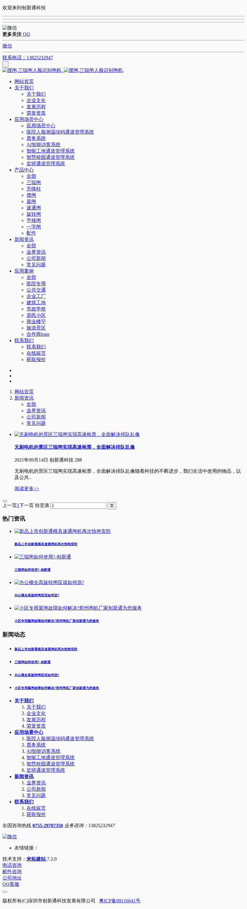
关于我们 (24, 700)
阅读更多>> (26, 488)
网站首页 (24, 81)
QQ (26, 34)
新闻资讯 (24, 397)
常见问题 (36, 423)
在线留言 (36, 808)
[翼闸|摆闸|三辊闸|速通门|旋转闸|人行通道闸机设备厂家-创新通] (123, 70)
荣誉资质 (36, 725)
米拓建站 (37, 858)
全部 (31, 176)
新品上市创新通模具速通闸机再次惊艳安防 (45, 649)
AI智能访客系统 (44, 751)
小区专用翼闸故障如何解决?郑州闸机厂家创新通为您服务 (56, 688)
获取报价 (36, 814)
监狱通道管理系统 (46, 770)
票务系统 (36, 744)
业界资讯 (36, 410)
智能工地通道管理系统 (51, 757)
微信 (7, 45)
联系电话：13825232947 (27, 57)
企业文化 (36, 713)
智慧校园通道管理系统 (51, 763)
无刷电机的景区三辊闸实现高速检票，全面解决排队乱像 (74, 447)
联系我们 (24, 801)
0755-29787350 (48, 825)
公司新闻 (36, 416)
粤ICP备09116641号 (119, 900)
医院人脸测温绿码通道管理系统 (60, 738)
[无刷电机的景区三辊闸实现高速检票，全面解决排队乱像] (77, 434)
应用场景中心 (28, 732)
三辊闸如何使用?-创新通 (32, 662)
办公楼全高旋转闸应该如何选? (36, 675)
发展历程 (36, 719)
